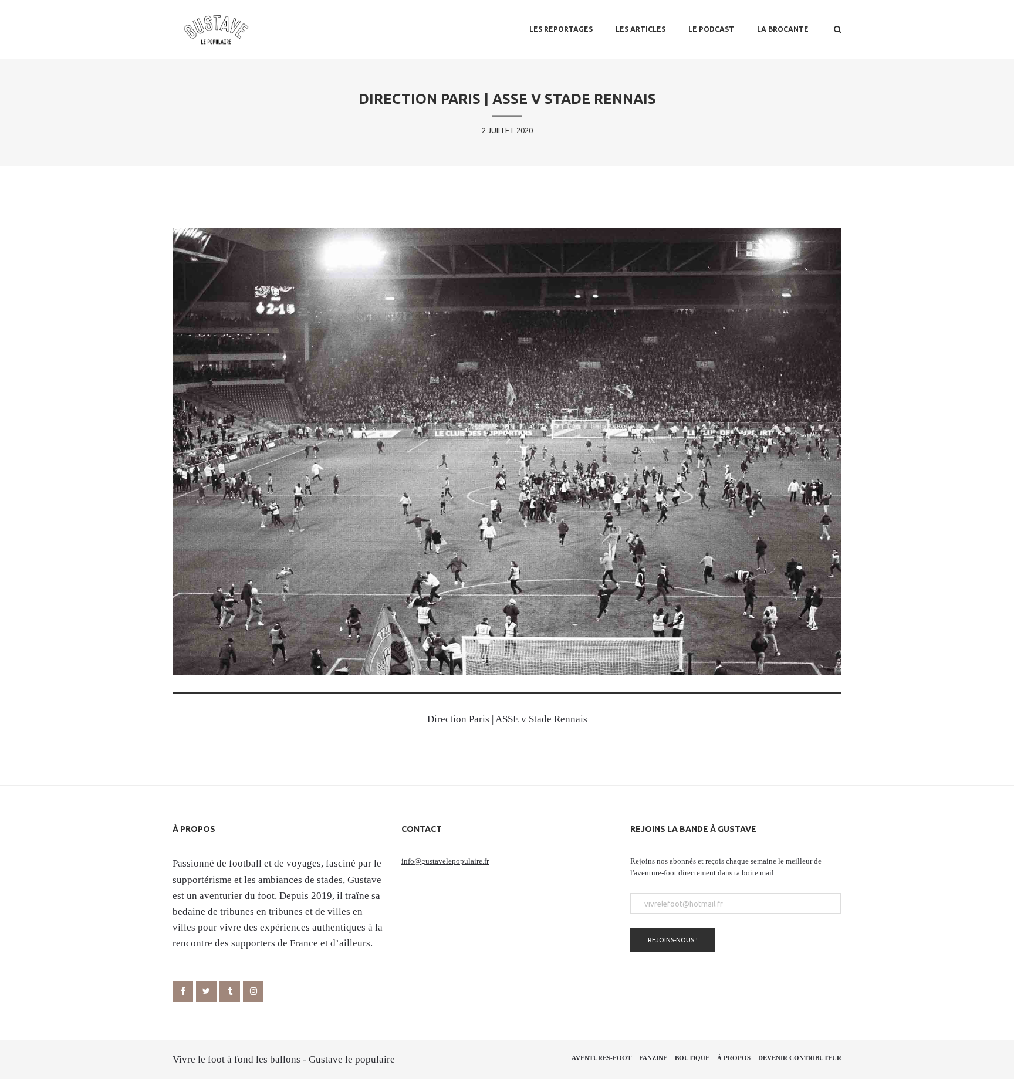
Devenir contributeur (799, 1057)
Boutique (692, 1057)
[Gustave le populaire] (216, 29)
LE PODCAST (711, 29)
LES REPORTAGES (561, 29)
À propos (734, 1057)
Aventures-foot (601, 1057)
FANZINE (653, 1057)
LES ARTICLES (640, 29)
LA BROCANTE (783, 29)
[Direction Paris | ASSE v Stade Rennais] (507, 451)
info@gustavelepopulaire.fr (445, 861)
